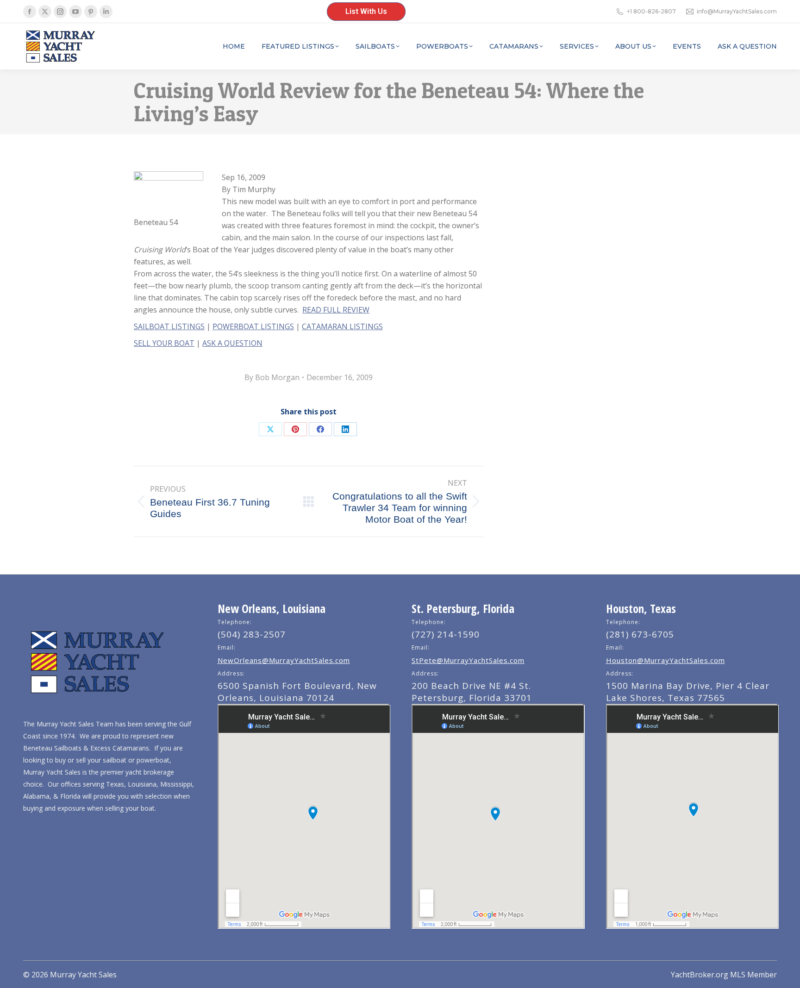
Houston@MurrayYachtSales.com (665, 660)
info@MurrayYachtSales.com (737, 11)
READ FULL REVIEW (335, 310)
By (272, 377)
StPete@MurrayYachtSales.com (468, 660)
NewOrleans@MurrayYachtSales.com (284, 660)
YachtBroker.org (699, 974)
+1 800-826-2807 (651, 11)
